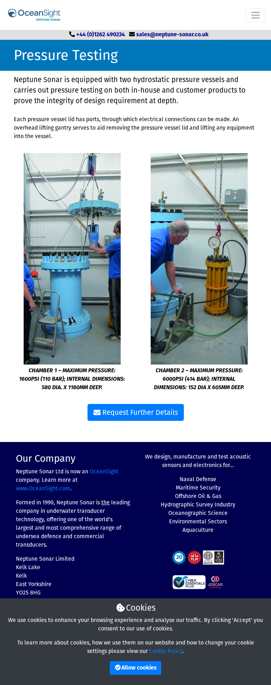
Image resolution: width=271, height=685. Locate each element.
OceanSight (104, 471)
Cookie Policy (165, 651)
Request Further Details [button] (139, 412)
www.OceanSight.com (43, 488)
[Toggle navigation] (255, 15)
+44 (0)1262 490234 (100, 35)
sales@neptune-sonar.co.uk (172, 35)
